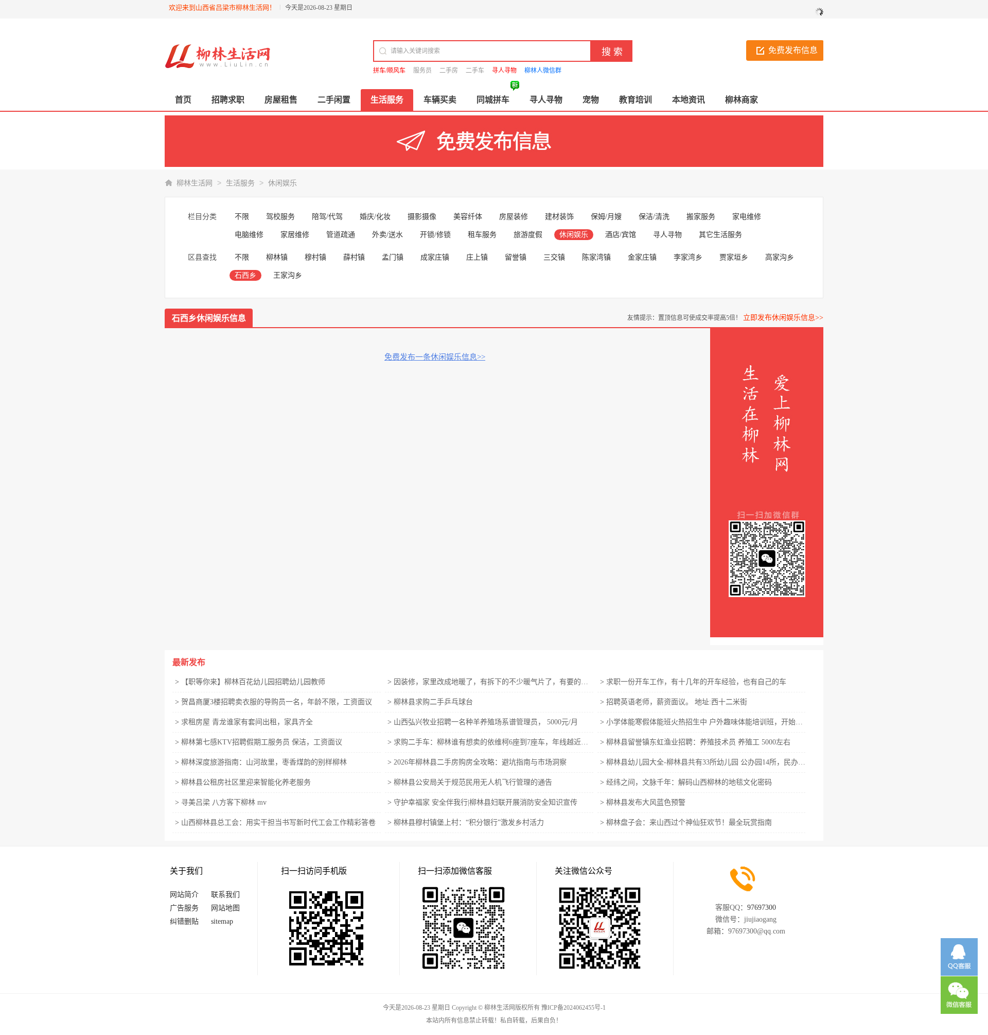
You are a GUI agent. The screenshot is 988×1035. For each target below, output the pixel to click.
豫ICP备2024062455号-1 (573, 1007)
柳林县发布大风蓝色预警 (645, 802)
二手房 (448, 70)
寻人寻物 (504, 70)
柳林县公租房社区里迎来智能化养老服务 (246, 782)
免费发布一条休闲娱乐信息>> (434, 357)
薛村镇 (354, 257)
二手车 (475, 70)
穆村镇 (315, 257)
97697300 (761, 907)
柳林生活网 (195, 183)
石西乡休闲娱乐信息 (209, 318)
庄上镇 (477, 257)
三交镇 (554, 257)
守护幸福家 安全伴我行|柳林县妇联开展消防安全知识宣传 (485, 802)
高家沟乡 (779, 257)
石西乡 (245, 275)
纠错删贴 (184, 921)
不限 (242, 216)
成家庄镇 (434, 257)
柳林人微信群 (542, 70)
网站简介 (184, 894)
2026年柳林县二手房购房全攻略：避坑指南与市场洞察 (480, 762)
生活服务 (240, 183)
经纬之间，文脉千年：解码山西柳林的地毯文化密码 (689, 782)
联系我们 (225, 894)
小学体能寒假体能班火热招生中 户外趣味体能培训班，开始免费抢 (711, 722)
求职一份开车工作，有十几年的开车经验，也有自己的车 (696, 682)
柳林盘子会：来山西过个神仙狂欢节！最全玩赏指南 (689, 822)
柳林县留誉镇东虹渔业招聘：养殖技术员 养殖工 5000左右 (698, 742)
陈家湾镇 (596, 257)
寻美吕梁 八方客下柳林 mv (224, 802)
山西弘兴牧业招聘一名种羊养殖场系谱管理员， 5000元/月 (486, 722)
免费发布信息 (793, 50)
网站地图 (225, 908)
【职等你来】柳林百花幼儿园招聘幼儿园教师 (253, 682)
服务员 (422, 70)
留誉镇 (515, 257)
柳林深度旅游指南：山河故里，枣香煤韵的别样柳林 (264, 762)
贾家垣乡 (733, 257)
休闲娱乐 (282, 183)
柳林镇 (277, 257)
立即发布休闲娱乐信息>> (783, 317)
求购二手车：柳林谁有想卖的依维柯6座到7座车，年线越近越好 (494, 742)
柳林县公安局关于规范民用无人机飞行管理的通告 (473, 782)
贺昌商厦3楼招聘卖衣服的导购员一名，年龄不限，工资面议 (276, 702)
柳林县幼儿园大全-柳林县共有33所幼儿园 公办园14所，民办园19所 (713, 762)
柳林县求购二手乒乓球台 (433, 702)
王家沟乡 (287, 275)
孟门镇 (392, 257)
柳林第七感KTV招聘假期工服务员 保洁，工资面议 (261, 742)
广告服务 (184, 908)
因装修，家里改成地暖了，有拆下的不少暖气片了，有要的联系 (494, 682)
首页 (183, 99)
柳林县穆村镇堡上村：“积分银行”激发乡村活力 (469, 822)
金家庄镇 (642, 257)
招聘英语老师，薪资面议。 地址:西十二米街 (676, 702)
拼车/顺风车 (389, 70)
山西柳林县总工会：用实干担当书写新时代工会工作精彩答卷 (278, 822)
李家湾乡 (688, 257)
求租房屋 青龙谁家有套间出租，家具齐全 (247, 722)
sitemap (222, 921)
